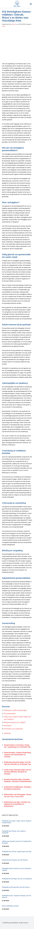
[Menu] (31, 4)
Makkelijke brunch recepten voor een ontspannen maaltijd (16, 869)
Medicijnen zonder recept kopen (15, 710)
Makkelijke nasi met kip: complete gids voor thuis (16, 851)
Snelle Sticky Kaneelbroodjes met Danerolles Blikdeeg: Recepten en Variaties (17, 771)
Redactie (14, 24)
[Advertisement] (17, 45)
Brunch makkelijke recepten (10, 906)
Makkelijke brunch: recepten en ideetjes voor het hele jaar (16, 896)
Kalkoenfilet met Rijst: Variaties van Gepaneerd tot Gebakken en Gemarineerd (17, 804)
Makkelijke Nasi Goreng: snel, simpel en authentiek (14, 832)
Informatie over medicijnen (13, 729)
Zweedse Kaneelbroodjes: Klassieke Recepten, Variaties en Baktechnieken (18, 780)
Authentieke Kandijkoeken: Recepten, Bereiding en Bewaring (17, 788)
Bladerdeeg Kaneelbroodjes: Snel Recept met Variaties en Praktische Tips (17, 763)
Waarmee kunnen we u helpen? (15, 722)
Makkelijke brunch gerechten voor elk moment (16, 887)
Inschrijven (7, 725)
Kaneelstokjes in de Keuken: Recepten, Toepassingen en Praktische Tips (17, 746)
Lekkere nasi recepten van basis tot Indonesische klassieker (16, 842)
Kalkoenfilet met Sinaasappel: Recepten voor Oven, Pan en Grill (18, 795)
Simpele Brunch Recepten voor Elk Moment (15, 860)
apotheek (7, 733)
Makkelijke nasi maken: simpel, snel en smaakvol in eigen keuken (16, 822)
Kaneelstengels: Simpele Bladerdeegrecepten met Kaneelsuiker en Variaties (17, 754)
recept (3, 26)
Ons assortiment (10, 713)
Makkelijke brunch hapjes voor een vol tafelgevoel (17, 879)
